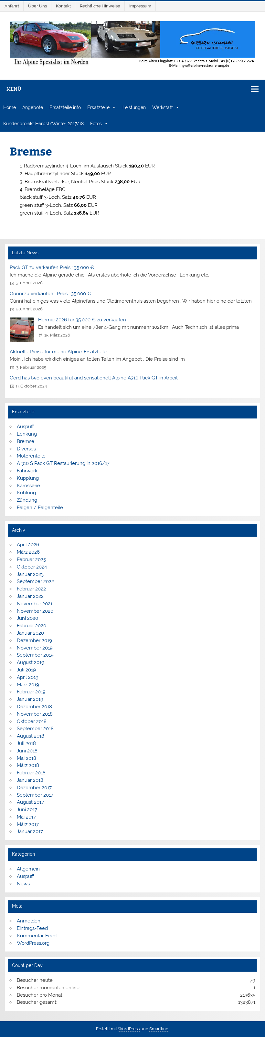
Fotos (96, 123)
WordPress (129, 1028)
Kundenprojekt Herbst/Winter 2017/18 (43, 123)
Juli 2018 (26, 743)
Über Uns (37, 6)
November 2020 (35, 611)
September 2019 (35, 655)
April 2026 (28, 545)
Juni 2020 (27, 618)
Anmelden (28, 921)
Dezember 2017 (34, 787)
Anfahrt (12, 6)
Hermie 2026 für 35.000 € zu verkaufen (82, 320)
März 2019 (28, 685)
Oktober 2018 (32, 721)
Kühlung (26, 493)
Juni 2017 (27, 809)
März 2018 (28, 765)
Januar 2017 (30, 831)
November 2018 (35, 714)
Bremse (25, 441)
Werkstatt (162, 107)
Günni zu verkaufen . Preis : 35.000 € (50, 294)
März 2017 (28, 824)
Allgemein (28, 869)
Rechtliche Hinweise (100, 6)
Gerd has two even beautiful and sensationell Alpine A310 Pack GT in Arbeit (94, 378)
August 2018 (30, 736)
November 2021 (34, 604)
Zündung (27, 500)
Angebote (32, 107)
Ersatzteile (98, 107)
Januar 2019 (30, 699)
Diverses (26, 449)
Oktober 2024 (32, 567)
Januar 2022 (30, 596)
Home (9, 107)
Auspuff (25, 426)
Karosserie (28, 485)
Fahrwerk (27, 471)
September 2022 (35, 581)
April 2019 (27, 677)
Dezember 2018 (34, 707)
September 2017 (35, 795)
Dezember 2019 (34, 640)
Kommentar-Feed (37, 936)
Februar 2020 (31, 626)
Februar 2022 (31, 589)
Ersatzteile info (65, 107)
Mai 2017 (26, 817)
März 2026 (28, 552)
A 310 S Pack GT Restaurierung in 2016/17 (63, 463)
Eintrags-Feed (32, 928)
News (23, 884)
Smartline (158, 1028)
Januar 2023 (30, 574)
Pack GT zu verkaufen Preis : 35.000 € (52, 267)
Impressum (140, 6)
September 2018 (35, 728)
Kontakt (63, 6)
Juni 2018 (27, 751)
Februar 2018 (31, 773)
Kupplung (28, 478)
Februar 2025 (31, 559)
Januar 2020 (30, 633)
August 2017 (30, 802)
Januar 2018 (30, 780)
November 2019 (35, 648)
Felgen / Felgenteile (40, 507)
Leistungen (134, 107)
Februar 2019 (31, 692)
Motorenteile (31, 456)
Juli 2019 (26, 670)
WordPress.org (33, 943)
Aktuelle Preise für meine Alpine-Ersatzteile (58, 352)
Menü (13, 89)
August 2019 (30, 662)
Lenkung (27, 434)
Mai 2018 (26, 758)
